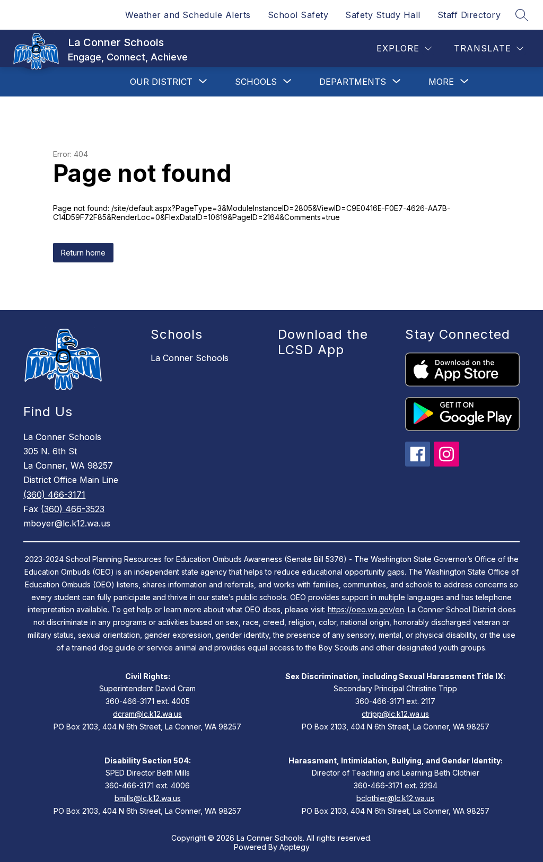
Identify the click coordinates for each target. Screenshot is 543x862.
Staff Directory (469, 15)
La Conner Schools (190, 358)
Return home (83, 252)
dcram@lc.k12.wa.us (147, 713)
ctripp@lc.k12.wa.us (395, 713)
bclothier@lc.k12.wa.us (395, 798)
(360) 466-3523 (72, 509)
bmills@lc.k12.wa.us (148, 798)
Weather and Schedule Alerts (188, 15)
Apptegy (294, 846)
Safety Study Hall (383, 15)
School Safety (298, 15)
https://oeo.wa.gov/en (366, 609)
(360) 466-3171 (54, 494)
